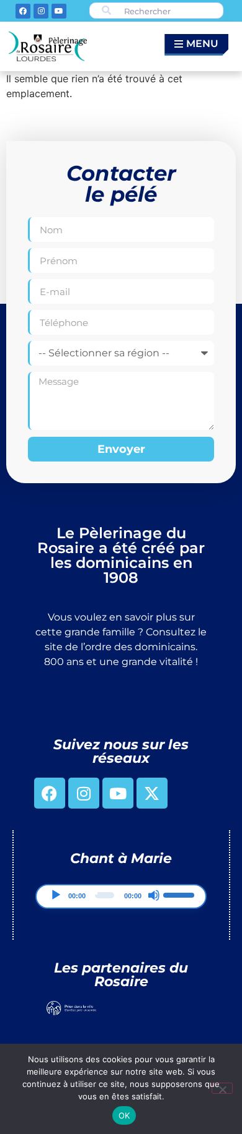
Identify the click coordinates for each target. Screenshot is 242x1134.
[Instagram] (41, 11)
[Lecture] (56, 895)
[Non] (222, 1088)
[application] (121, 896)
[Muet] (154, 895)
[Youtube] (59, 11)
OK (124, 1115)
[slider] (180, 894)
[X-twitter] (152, 793)
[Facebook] (23, 11)
